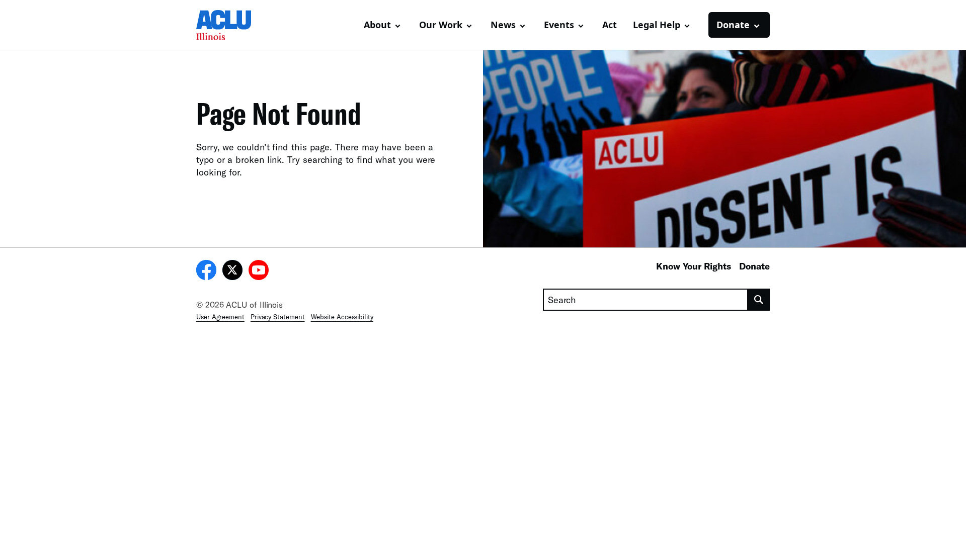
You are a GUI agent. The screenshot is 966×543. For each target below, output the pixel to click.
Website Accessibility (342, 317)
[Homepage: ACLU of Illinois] (231, 25)
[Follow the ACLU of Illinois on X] (232, 271)
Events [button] (559, 25)
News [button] (503, 25)
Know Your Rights (693, 266)
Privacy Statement (278, 317)
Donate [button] (733, 25)
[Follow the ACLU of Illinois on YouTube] (259, 271)
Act (609, 25)
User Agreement (220, 317)
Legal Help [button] (656, 25)
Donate (754, 266)
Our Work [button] (440, 25)
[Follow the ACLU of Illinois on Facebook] (206, 271)
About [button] (377, 25)
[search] (759, 300)
